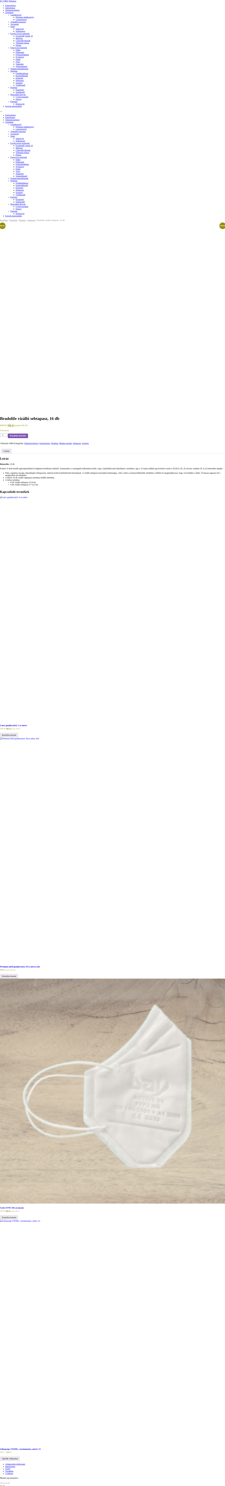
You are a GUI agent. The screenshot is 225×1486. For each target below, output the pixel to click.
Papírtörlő (20, 90)
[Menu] (1, 111)
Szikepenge (20, 31)
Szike (12, 27)
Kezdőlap (4, 220)
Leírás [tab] (6, 451)
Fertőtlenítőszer (22, 73)
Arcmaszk (14, 24)
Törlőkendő (20, 85)
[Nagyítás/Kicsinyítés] (1, 1483)
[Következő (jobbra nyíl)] (4, 1485)
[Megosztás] (6, 1483)
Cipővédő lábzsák (23, 41)
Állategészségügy (12, 10)
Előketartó (20, 52)
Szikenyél (20, 29)
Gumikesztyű (15, 15)
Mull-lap (19, 38)
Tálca (18, 62)
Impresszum (10, 1466)
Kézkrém (19, 78)
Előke (18, 50)
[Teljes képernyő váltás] (4, 1483)
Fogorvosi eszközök (18, 48)
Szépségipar (10, 8)
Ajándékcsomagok (18, 22)
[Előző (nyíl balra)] (1, 1485)
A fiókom (9, 1473)
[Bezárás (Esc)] (9, 1483)
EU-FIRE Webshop (8, 1)
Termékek (9, 12)
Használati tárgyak (18, 94)
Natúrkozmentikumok (19, 69)
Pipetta (18, 45)
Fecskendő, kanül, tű (24, 36)
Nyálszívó (20, 57)
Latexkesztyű (21, 19)
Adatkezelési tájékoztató (15, 1464)
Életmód (13, 102)
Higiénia (13, 71)
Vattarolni (20, 64)
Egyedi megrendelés (13, 106)
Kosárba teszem (18, 436)
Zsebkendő (20, 92)
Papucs (18, 99)
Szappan (19, 83)
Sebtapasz (20, 80)
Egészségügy (10, 5)
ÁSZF (7, 1469)
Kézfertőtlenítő (22, 76)
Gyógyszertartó (22, 97)
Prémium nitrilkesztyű (25, 17)
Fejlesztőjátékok (22, 55)
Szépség (85, 443)
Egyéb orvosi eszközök (20, 34)
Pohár (18, 59)
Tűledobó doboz (22, 43)
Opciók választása (10, 1458)
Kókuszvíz (20, 104)
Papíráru (13, 87)
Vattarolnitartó (21, 66)
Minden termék (65, 443)
